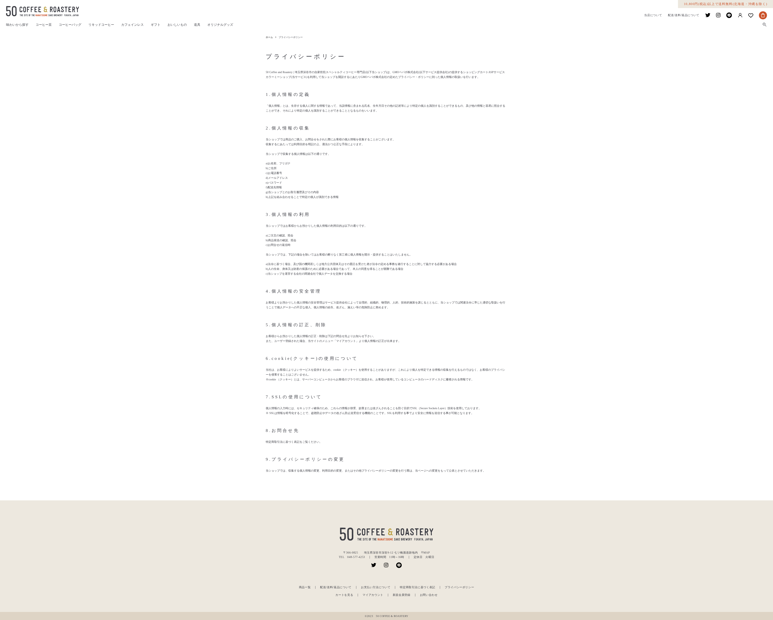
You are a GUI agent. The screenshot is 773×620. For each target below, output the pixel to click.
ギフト (155, 24)
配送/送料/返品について (683, 15)
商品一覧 (305, 587)
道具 (197, 24)
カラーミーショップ (278, 77)
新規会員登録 (401, 594)
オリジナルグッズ (220, 24)
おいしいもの (177, 24)
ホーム (269, 37)
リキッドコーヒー (101, 24)
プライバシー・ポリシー (413, 77)
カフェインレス (132, 24)
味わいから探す (17, 24)
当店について (653, 15)
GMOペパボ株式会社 (406, 72)
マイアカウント (373, 594)
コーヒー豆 (44, 24)
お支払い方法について (375, 587)
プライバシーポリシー (459, 587)
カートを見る (344, 594)
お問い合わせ (429, 594)
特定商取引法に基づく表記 (417, 587)
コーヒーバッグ (70, 24)
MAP (425, 552)
